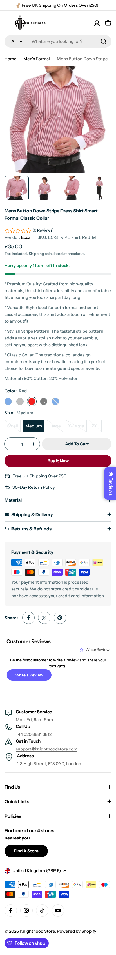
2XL (97, 427)
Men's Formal (36, 58)
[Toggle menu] (8, 23)
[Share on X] (44, 618)
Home (11, 58)
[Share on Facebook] (28, 618)
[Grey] (20, 401)
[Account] (96, 23)
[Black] (43, 401)
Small (14, 427)
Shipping (36, 253)
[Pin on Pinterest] (60, 618)
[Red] (31, 401)
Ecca (25, 237)
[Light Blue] (8, 401)
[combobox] (58, 41)
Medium (33, 425)
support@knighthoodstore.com (46, 749)
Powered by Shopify (76, 931)
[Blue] (55, 401)
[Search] (103, 41)
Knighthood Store (37, 931)
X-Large (77, 427)
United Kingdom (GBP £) (36, 870)
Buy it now (58, 460)
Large (56, 427)
